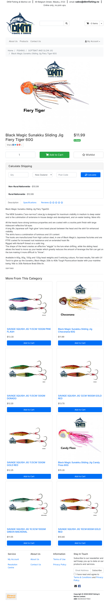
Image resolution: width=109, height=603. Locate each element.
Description (13, 202)
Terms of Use (59, 559)
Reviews (45, 202)
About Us (13, 41)
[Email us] (75, 586)
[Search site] (66, 23)
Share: (9, 145)
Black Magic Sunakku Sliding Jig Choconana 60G (75, 330)
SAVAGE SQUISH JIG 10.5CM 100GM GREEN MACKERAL (26, 530)
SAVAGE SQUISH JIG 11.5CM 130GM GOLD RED (26, 463)
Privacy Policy (59, 564)
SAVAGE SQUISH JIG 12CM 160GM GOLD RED (80, 397)
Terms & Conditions (83, 577)
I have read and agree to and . (88, 577)
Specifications (29, 202)
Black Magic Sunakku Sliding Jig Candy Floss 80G (79, 463)
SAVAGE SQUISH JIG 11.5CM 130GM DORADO (26, 397)
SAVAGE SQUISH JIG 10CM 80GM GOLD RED (79, 530)
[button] (92, 41)
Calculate (91, 175)
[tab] (13, 202)
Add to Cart (56, 154)
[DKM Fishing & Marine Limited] (20, 23)
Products (24, 41)
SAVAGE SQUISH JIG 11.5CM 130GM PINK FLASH (29, 330)
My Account (13, 559)
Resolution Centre (12, 566)
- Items (93, 23)
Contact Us (35, 41)
